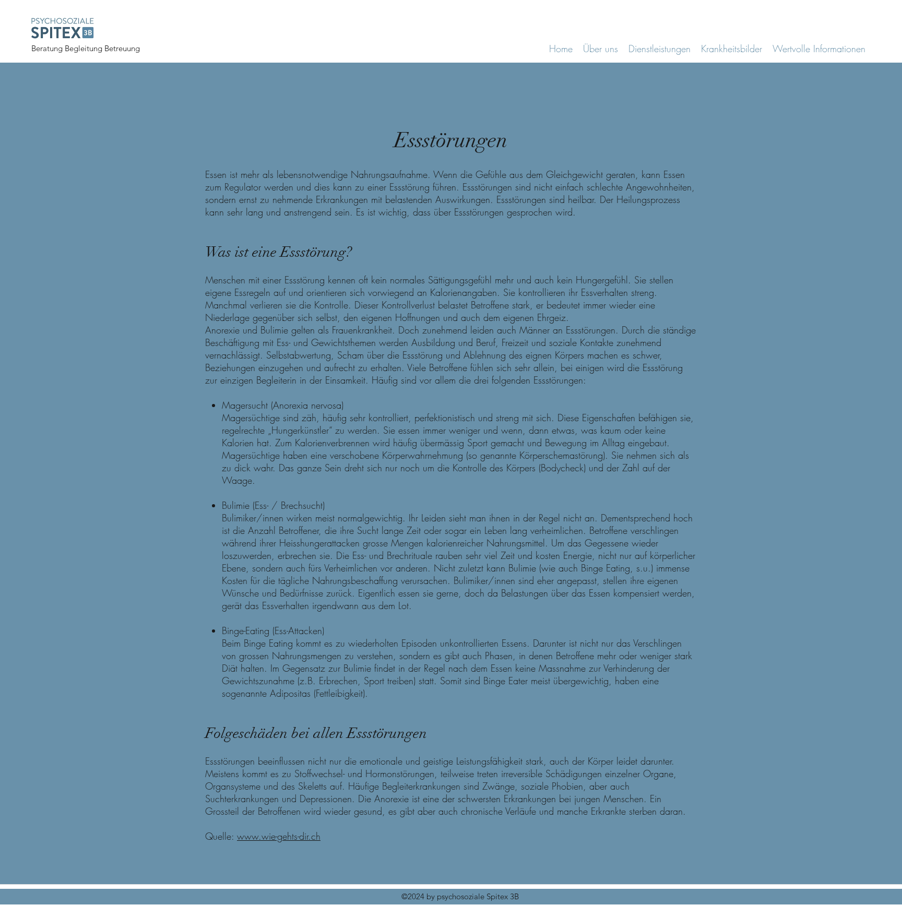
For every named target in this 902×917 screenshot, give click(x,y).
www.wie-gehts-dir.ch (279, 836)
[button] (731, 52)
